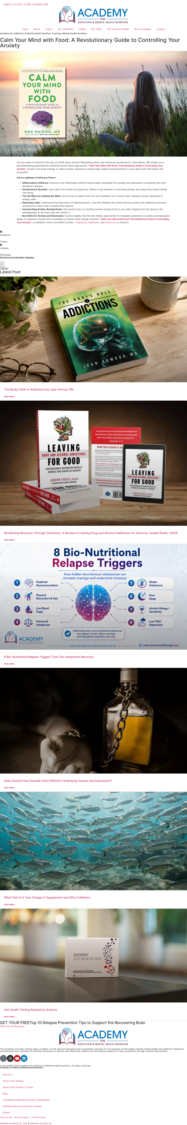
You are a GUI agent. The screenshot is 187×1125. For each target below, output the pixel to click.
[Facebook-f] (3, 1058)
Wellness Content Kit (41, 1123)
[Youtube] (17, 1058)
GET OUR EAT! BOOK (118, 29)
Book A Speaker (142, 29)
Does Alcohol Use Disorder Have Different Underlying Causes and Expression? (58, 780)
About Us (7, 1074)
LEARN (82, 29)
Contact (161, 29)
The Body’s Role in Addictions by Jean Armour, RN (39, 389)
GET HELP (96, 29)
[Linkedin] (24, 1058)
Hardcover (110, 222)
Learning (56, 33)
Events (48, 29)
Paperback (93, 222)
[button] (93, 233)
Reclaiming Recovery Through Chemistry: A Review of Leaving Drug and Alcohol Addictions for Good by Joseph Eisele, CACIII (91, 533)
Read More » (9, 397)
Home (25, 29)
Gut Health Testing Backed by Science (30, 1009)
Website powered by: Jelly (13, 1123)
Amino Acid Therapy (13, 1081)
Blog (5, 1093)
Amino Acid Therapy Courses (18, 1087)
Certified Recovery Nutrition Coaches (22, 1106)
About (37, 29)
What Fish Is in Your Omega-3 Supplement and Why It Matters (47, 897)
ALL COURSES (65, 29)
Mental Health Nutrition (74, 33)
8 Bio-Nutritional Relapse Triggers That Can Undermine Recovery (49, 657)
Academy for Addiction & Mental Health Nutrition (25, 33)
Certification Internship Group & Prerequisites (26, 1099)
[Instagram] (10, 1058)
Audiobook (81, 222)
